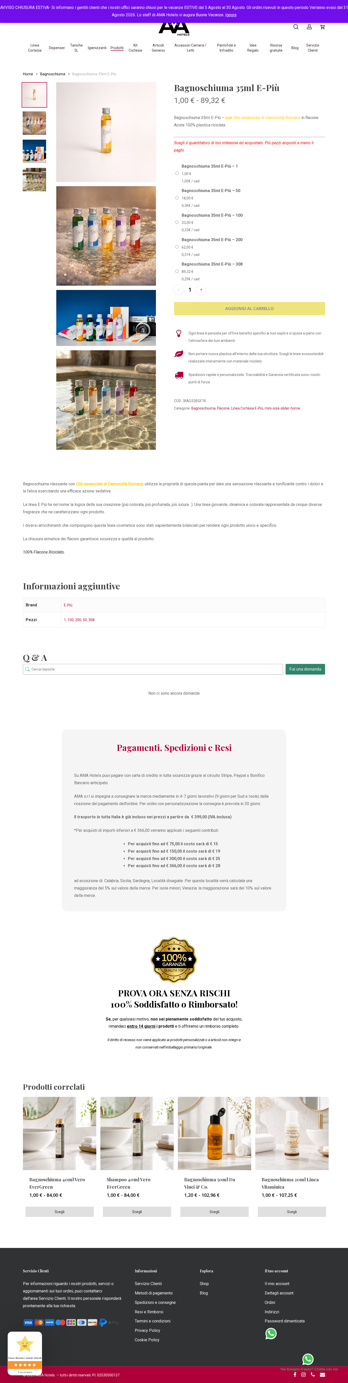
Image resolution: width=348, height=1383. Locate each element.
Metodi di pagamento (154, 1293)
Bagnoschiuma (52, 74)
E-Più (68, 605)
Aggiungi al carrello (249, 308)
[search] (296, 27)
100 (71, 620)
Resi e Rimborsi (149, 1311)
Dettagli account (279, 1293)
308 (91, 620)
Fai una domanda (305, 669)
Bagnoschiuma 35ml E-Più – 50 (211, 190)
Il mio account (277, 1283)
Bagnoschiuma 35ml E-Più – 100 (212, 215)
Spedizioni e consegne (155, 1302)
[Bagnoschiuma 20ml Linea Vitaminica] (292, 1133)
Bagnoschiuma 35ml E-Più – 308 (212, 264)
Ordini (270, 1302)
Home (28, 74)
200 (78, 620)
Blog (204, 1293)
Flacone (223, 408)
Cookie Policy (147, 1339)
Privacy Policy (147, 1330)
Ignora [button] (230, 14)
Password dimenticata (285, 1321)
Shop (204, 1283)
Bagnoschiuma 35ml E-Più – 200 (212, 239)
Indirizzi (272, 1311)
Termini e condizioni (152, 1321)
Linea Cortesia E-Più (247, 408)
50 (85, 620)
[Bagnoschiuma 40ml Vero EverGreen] (59, 1133)
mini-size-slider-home (282, 408)
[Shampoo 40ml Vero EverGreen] (137, 1133)
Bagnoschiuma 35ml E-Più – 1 (210, 166)
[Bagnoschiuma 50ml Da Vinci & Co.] (214, 1133)
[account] (309, 27)
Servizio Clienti (148, 1283)
